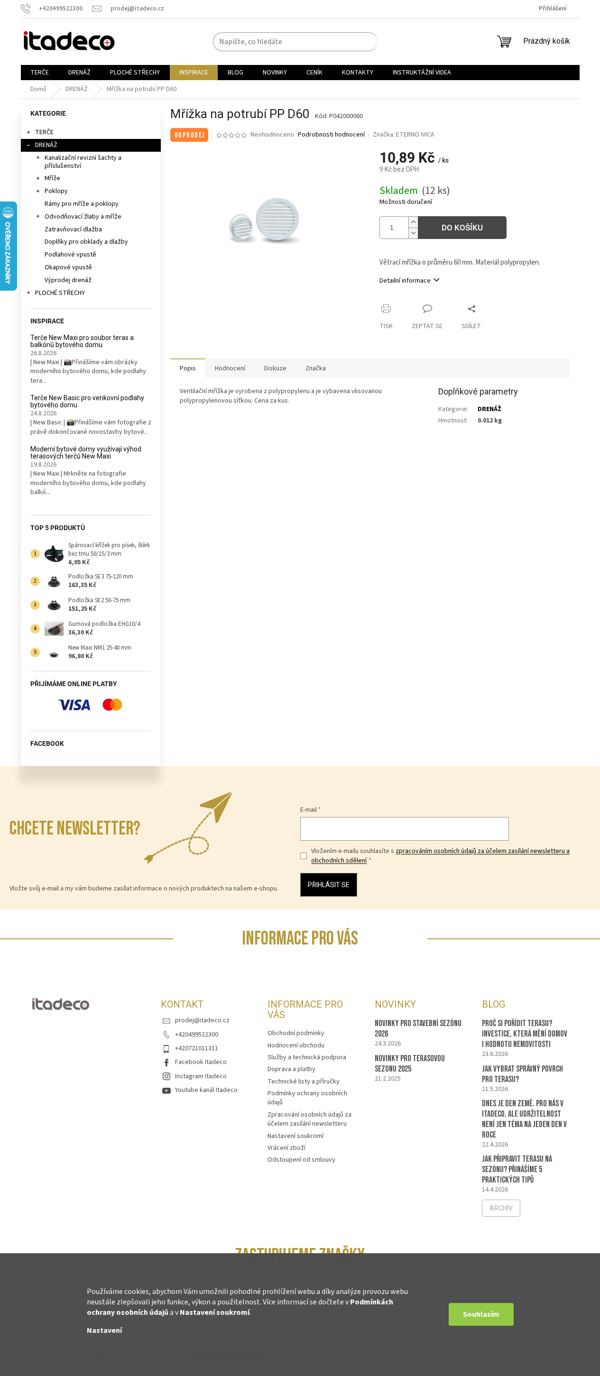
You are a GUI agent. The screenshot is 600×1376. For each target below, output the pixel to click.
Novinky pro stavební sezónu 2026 (418, 1028)
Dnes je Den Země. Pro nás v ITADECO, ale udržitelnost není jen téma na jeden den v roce (524, 1119)
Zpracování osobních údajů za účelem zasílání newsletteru (309, 1119)
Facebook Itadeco (201, 1062)
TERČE (44, 132)
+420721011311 (196, 1048)
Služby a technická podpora (307, 1057)
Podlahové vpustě (70, 254)
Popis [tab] (188, 368)
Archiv (501, 1208)
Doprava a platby (291, 1069)
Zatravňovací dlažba (73, 229)
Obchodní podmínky (296, 1033)
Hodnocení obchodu (296, 1045)
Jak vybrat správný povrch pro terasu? (522, 1074)
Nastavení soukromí (214, 1312)
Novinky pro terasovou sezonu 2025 (410, 1064)
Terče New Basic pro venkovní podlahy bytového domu (87, 401)
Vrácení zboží (286, 1148)
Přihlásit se (329, 885)
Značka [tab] (315, 368)
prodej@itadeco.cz (202, 1020)
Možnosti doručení (405, 202)
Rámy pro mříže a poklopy (82, 204)
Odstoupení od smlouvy (301, 1160)
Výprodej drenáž (68, 280)
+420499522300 (196, 1034)
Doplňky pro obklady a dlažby (86, 242)
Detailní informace (405, 280)
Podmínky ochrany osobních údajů (307, 1098)
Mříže (52, 178)
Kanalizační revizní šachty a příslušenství (83, 162)
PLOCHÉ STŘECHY (60, 293)
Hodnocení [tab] (230, 368)
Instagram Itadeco (201, 1076)
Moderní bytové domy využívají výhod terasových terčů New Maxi (85, 453)
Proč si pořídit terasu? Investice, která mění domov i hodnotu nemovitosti (524, 1033)
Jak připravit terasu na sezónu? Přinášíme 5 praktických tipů (517, 1169)
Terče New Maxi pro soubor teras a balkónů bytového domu (82, 341)
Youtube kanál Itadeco (206, 1090)
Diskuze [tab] (275, 368)
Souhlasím (481, 1314)
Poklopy (56, 191)
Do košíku (462, 227)
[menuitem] (39, 72)
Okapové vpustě (68, 267)
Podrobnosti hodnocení (331, 134)
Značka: (403, 134)
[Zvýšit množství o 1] (413, 222)
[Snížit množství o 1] (413, 233)
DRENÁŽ (46, 145)
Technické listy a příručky (304, 1081)
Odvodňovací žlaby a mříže (83, 216)
